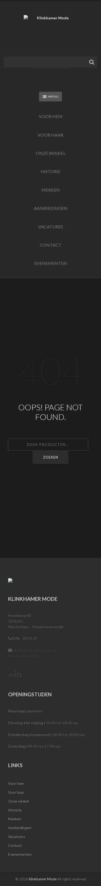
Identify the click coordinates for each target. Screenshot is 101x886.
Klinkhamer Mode (43, 879)
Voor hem (50, 116)
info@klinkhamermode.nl (34, 650)
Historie (50, 171)
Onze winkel (50, 153)
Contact (50, 244)
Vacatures (50, 226)
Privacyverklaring (23, 655)
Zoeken (50, 457)
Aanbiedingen (50, 208)
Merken (50, 189)
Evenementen (50, 263)
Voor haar (50, 134)
